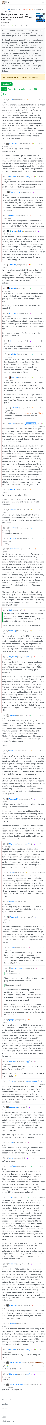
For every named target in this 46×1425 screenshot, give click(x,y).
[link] (8, 25)
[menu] (42, 2)
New (29, 89)
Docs (4, 1412)
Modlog (5, 1404)
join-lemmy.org (8, 1421)
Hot (4, 89)
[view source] (26, 25)
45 (4, 25)
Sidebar (6, 84)
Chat (5, 94)
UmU (7, 2)
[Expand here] (40, 17)
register (24, 77)
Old (35, 89)
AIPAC (40, 413)
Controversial (19, 89)
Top (9, 89)
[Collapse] (4, 99)
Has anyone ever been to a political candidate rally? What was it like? (16, 17)
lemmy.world (5, 22)
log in (16, 77)
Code (4, 1417)
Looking (28, 413)
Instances (5, 1408)
